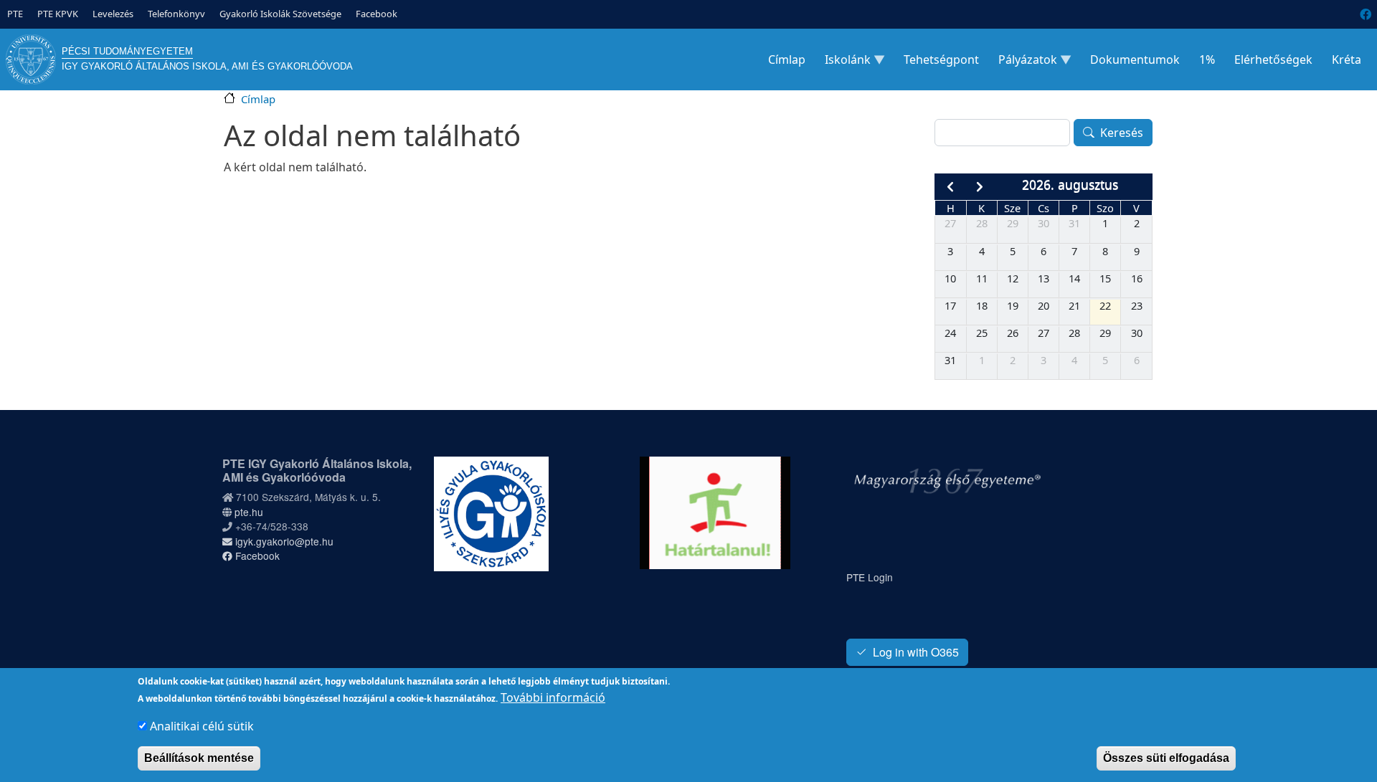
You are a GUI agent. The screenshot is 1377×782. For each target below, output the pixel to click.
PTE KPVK (57, 13)
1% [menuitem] (1207, 59)
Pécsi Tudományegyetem (127, 51)
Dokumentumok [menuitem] (1135, 59)
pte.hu (249, 512)
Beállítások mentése (199, 758)
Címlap (258, 99)
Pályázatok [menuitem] (1023, 63)
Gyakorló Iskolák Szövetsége (280, 13)
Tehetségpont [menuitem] (941, 59)
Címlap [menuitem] (786, 59)
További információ (553, 697)
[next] (980, 186)
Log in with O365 (916, 652)
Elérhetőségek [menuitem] (1273, 59)
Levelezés (113, 13)
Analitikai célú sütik (202, 726)
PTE (15, 13)
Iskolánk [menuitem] (843, 63)
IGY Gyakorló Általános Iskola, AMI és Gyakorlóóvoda (207, 66)
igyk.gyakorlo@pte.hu (282, 541)
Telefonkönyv (176, 13)
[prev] (949, 186)
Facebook (376, 13)
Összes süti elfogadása (1166, 758)
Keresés (1121, 132)
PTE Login (869, 577)
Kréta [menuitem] (1346, 59)
